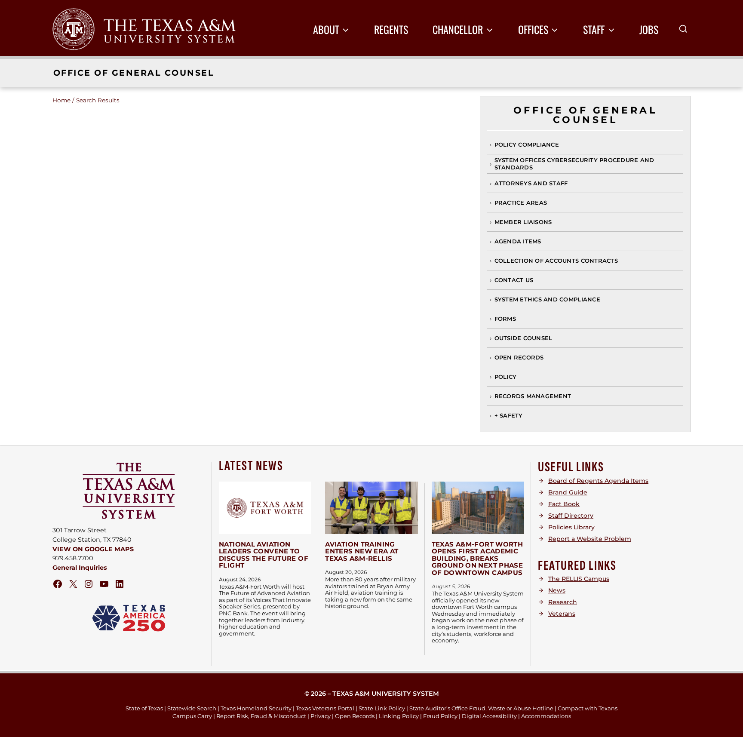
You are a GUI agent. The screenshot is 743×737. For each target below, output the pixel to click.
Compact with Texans (587, 708)
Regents (391, 29)
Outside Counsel (523, 338)
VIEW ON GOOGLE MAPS (93, 549)
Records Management (532, 396)
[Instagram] (88, 584)
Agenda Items (517, 241)
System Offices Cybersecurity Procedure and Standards (574, 164)
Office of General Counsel (133, 73)
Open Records (519, 357)
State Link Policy (382, 708)
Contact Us (514, 279)
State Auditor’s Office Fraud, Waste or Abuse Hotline (481, 708)
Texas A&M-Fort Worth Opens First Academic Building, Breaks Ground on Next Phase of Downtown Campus (477, 558)
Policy (505, 376)
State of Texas (144, 708)
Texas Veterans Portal (325, 708)
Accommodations (546, 715)
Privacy (320, 715)
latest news (251, 466)
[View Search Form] (683, 29)
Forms (505, 318)
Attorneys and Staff (531, 183)
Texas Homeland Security (256, 708)
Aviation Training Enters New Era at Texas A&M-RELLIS (361, 551)
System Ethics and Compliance (547, 299)
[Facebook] (57, 584)
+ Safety (508, 415)
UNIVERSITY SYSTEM (170, 39)
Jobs (648, 29)
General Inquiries (79, 567)
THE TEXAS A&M (170, 26)
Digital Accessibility (489, 715)
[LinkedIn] (119, 584)
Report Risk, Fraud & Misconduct (261, 715)
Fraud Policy (440, 715)
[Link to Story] (265, 508)
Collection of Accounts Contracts (556, 260)
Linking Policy (399, 715)
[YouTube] (104, 584)
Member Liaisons (523, 221)
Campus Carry (192, 715)
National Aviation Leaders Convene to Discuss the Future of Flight (263, 555)
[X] (73, 584)
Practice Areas (520, 202)
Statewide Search (191, 708)
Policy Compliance (526, 144)
